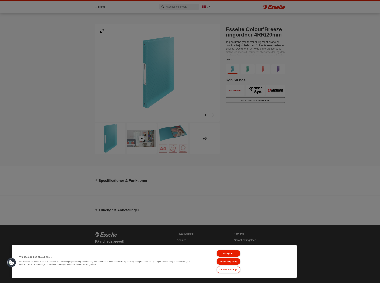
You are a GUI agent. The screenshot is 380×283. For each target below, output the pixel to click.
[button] (11, 262)
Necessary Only (228, 261)
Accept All (228, 253)
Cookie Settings (228, 269)
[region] (154, 261)
